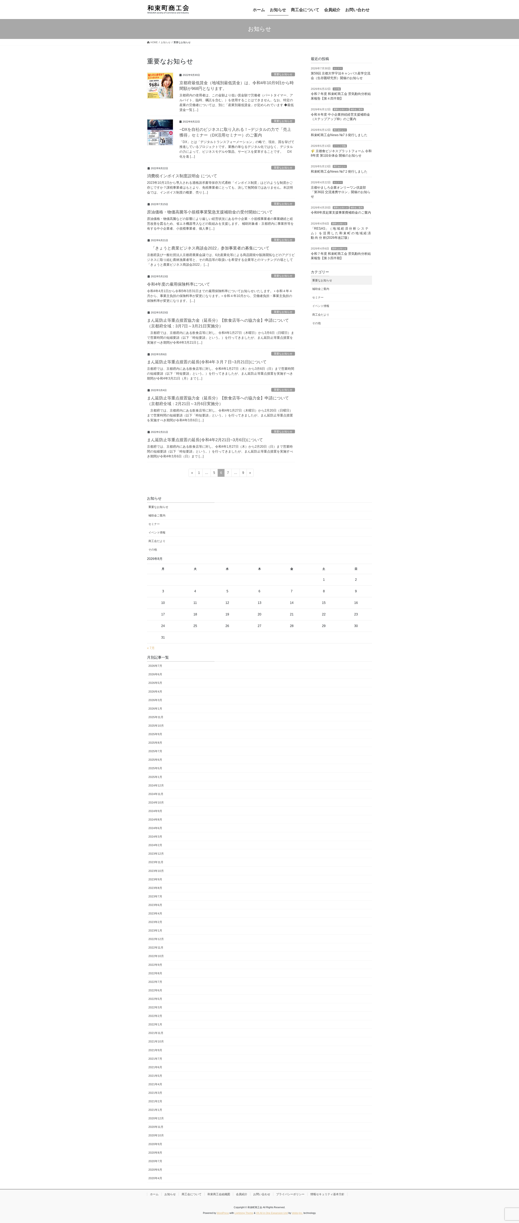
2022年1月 (155, 1024)
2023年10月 (156, 870)
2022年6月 (155, 990)
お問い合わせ (261, 1194)
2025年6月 (155, 759)
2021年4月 (155, 1084)
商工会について (192, 1194)
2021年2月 (155, 1101)
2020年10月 (156, 1135)
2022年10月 (156, 956)
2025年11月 (155, 717)
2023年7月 (155, 896)
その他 (337, 89)
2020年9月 (155, 1144)
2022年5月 (155, 998)
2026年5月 (155, 682)
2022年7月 (155, 981)
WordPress (223, 1213)
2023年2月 (155, 922)
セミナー (338, 68)
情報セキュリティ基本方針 (327, 1194)
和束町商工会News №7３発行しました (339, 135)
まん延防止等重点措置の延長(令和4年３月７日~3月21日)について (207, 362)
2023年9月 (155, 879)
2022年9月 (155, 964)
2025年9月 (155, 734)
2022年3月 (155, 1007)
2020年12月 (156, 1118)
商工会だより (340, 130)
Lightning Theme (244, 1213)
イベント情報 (340, 146)
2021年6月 (155, 1067)
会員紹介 (241, 1194)
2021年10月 (156, 1041)
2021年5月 (155, 1075)
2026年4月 (155, 691)
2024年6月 (155, 828)
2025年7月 (155, 751)
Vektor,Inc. (297, 1213)
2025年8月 (155, 742)
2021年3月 (155, 1092)
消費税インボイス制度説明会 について (182, 176)
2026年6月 (155, 674)
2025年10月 (156, 725)
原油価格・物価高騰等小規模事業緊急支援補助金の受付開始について (210, 212)
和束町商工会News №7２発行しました (339, 171)
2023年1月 (155, 930)
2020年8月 (155, 1152)
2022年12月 (156, 939)
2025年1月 (155, 777)
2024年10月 (156, 802)
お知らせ (170, 1194)
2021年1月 (155, 1109)
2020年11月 (155, 1126)
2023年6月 (155, 905)
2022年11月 (155, 947)
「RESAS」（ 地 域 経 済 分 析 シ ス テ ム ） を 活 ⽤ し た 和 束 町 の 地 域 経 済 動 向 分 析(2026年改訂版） (341, 233)
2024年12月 (156, 785)
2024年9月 (155, 811)
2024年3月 (155, 836)
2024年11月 (155, 794)
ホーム (154, 1194)
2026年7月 (155, 665)
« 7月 (151, 648)
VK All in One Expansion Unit (272, 1213)
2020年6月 (155, 1169)
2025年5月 (155, 768)
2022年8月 (155, 973)
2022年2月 (155, 1016)
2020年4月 (155, 1178)
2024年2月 (155, 845)
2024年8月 (155, 819)
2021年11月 (155, 1033)
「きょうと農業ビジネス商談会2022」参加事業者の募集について (208, 248)
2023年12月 (156, 853)
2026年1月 (155, 708)
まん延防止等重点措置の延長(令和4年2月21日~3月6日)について (205, 440)
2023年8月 (155, 888)
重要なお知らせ (283, 74)
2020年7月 (155, 1161)
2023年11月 (155, 862)
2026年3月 (155, 700)
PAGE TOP (504, 1182)
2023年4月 (155, 913)
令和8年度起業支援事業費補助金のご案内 (341, 212)
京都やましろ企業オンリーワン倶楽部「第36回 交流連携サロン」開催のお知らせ (340, 192)
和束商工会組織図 (218, 1194)
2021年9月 (155, 1050)
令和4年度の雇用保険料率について (178, 284)
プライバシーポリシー (290, 1194)
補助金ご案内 (357, 109)
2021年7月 (155, 1058)
